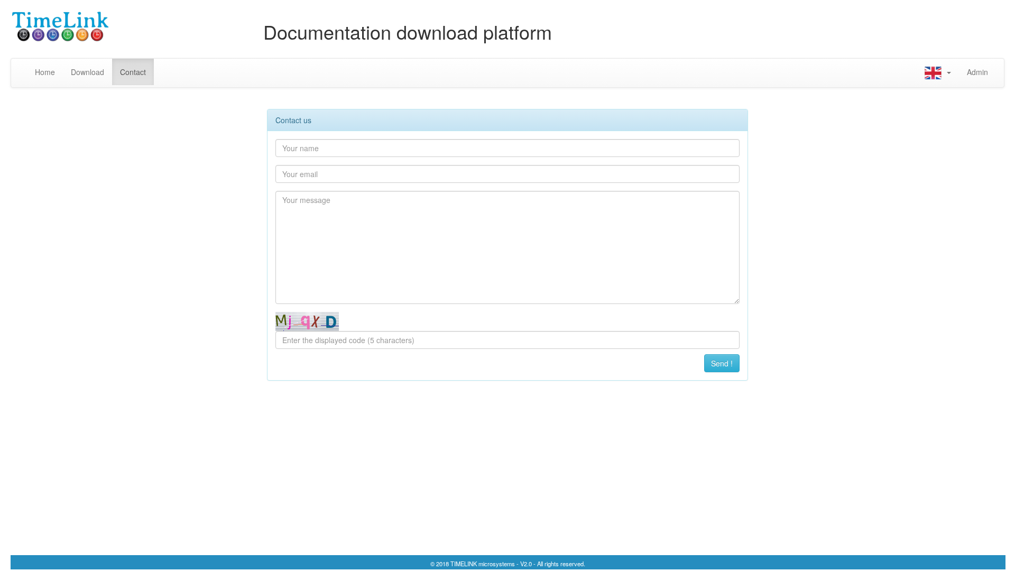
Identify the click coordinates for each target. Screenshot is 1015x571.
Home (49, 71)
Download (87, 72)
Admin (977, 72)
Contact (133, 72)
